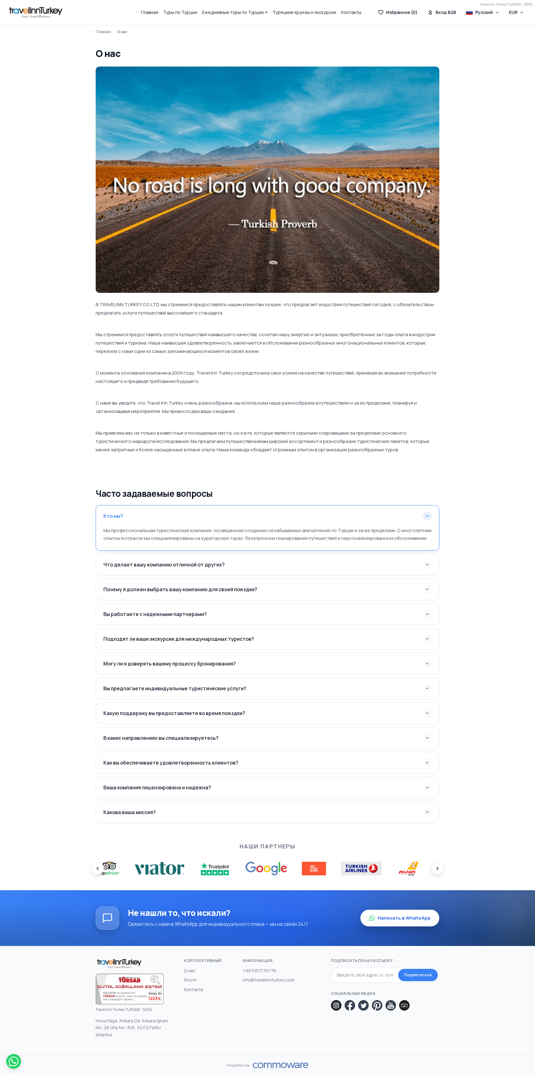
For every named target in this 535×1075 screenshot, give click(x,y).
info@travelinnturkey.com (268, 980)
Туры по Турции (180, 12)
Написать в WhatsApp (404, 918)
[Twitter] (363, 1005)
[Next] (437, 868)
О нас (122, 31)
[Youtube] (390, 1005)
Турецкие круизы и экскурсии (304, 12)
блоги (190, 980)
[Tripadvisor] (404, 1005)
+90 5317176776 (259, 970)
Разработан (238, 1065)
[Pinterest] (377, 1005)
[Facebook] (350, 1005)
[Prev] (97, 868)
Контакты (351, 12)
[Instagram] (336, 1005)
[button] (235, 12)
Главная (149, 12)
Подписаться (418, 974)
